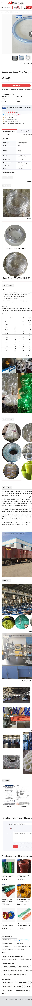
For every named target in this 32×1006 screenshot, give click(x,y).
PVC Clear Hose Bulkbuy (22, 990)
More (3, 993)
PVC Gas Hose (20, 949)
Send (15, 847)
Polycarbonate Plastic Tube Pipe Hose (12, 970)
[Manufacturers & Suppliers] (16, 2)
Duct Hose (19, 943)
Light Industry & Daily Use (11, 12)
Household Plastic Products (25, 12)
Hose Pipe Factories (8, 982)
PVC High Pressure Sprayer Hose (10, 949)
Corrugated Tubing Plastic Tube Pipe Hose (13, 974)
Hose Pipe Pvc (6, 986)
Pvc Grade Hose (18, 986)
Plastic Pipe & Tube (23, 966)
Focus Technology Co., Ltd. (21, 999)
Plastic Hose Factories (22, 982)
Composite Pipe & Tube (9, 966)
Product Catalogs (24, 940)
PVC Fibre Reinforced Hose (9, 946)
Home (3, 12)
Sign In (4, 123)
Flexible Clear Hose (7, 990)
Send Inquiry (16, 85)
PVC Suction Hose (6, 943)
